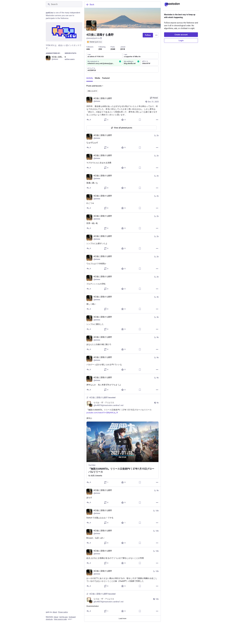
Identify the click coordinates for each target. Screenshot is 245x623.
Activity (89, 78)
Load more (122, 618)
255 (100, 49)
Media (97, 78)
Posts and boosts (94, 86)
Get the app (63, 617)
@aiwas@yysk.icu (93, 38)
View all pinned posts (123, 128)
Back (92, 4)
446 (88, 49)
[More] (157, 119)
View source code (60, 619)
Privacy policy (63, 612)
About (55, 612)
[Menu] (156, 35)
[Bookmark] (139, 119)
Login (181, 40)
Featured (105, 78)
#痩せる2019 (92, 91)
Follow (148, 35)
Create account (181, 34)
